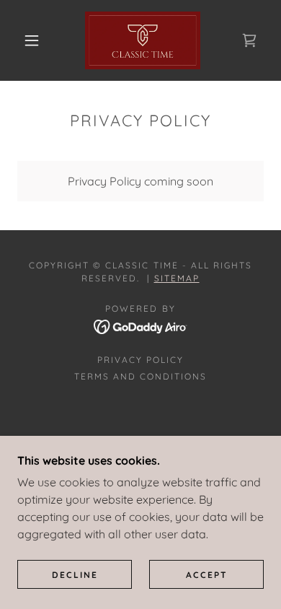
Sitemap (177, 278)
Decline (75, 574)
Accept (207, 574)
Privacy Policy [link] (140, 359)
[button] (31, 40)
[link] (142, 40)
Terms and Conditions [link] (140, 376)
